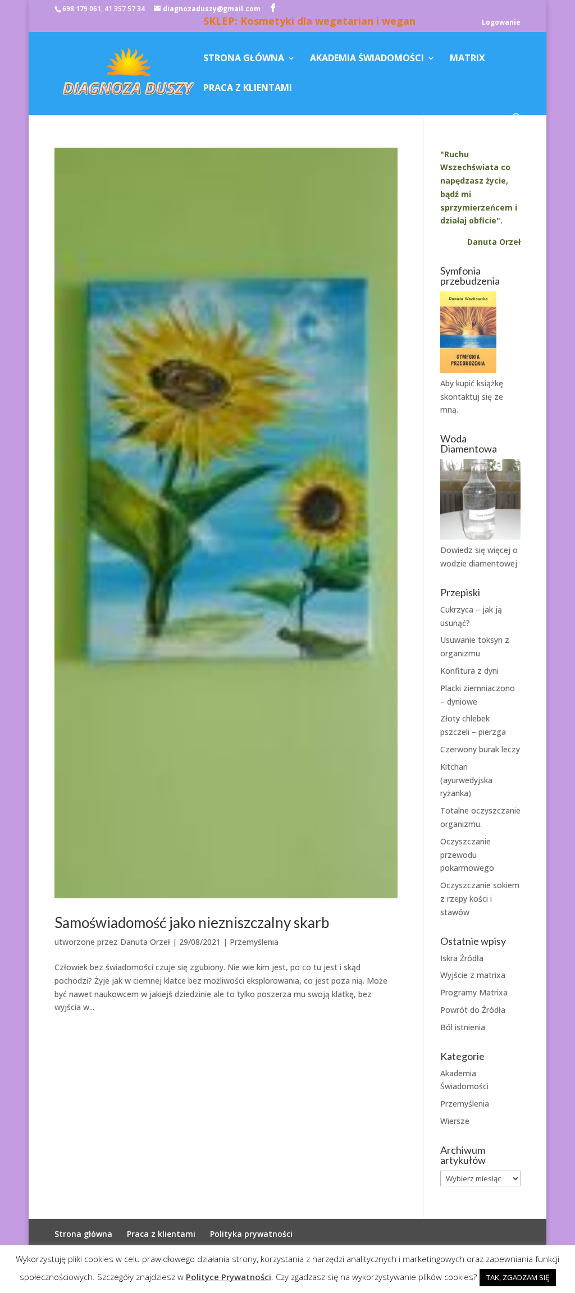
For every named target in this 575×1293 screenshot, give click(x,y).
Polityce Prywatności (228, 1276)
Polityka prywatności (251, 1233)
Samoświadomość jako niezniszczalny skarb (191, 922)
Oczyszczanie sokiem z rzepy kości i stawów (479, 898)
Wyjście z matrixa (472, 975)
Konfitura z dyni (469, 670)
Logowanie (501, 23)
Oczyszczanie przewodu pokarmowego (467, 855)
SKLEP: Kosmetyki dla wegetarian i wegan (309, 22)
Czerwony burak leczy (480, 749)
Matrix (467, 59)
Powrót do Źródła (472, 1009)
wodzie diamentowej (478, 563)
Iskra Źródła (461, 958)
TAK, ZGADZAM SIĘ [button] (517, 1277)
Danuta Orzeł (145, 941)
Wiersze (454, 1121)
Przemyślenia (254, 941)
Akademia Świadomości (367, 59)
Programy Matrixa (474, 992)
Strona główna (243, 59)
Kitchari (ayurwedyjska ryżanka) (466, 780)
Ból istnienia (462, 1027)
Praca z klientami (247, 89)
